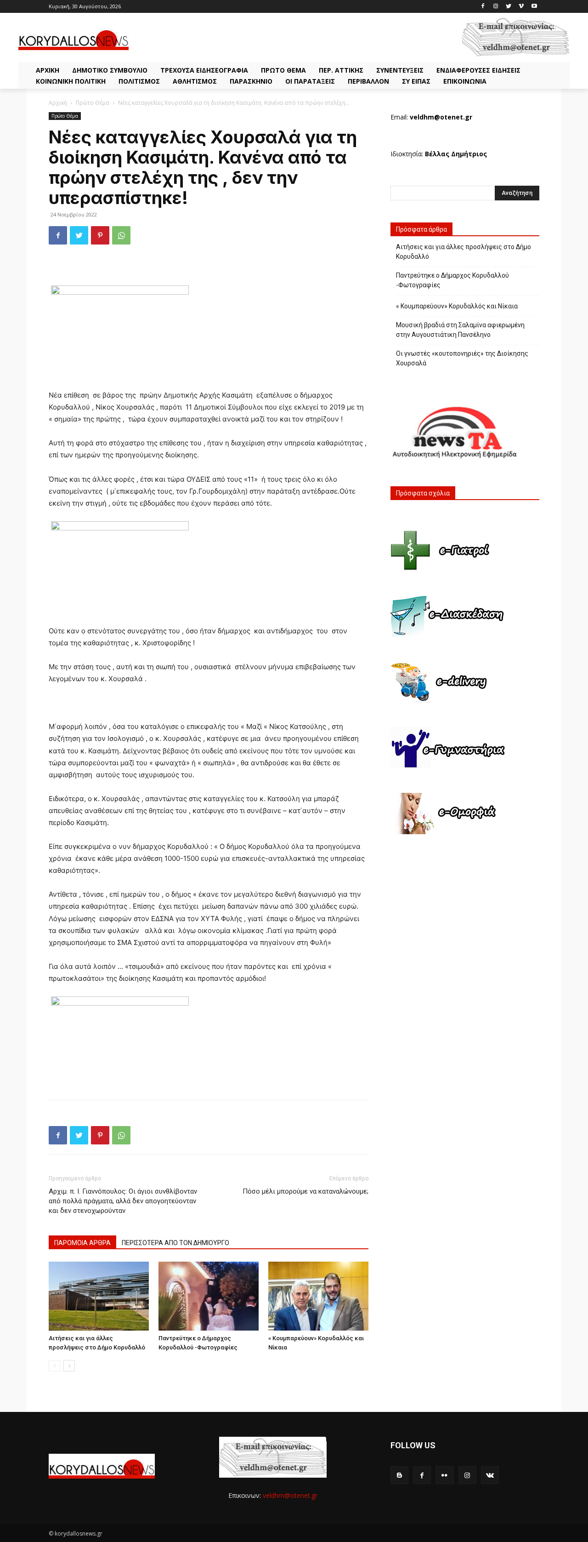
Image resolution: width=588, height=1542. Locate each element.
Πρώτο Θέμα (92, 103)
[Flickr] (444, 1475)
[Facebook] (483, 6)
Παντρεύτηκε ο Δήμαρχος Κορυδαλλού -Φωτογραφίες (452, 280)
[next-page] (69, 1365)
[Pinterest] (100, 235)
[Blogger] (399, 1475)
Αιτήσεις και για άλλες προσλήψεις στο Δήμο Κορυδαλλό (463, 251)
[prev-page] (54, 1365)
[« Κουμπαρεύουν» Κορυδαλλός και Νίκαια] (318, 1296)
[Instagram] (496, 6)
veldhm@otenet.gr (290, 1495)
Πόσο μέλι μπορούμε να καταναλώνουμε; (305, 1191)
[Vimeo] (521, 6)
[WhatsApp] (121, 235)
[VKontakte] (490, 1475)
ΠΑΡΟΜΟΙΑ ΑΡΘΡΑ (82, 1242)
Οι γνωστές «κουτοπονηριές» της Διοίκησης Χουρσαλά (462, 358)
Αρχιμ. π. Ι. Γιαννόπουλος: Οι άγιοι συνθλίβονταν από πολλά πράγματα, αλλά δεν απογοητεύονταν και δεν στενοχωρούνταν (123, 1201)
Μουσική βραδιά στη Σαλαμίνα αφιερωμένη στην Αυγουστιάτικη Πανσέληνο (460, 329)
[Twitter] (508, 6)
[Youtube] (534, 6)
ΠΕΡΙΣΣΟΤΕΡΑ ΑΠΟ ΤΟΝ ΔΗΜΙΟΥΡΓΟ (175, 1242)
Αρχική (58, 103)
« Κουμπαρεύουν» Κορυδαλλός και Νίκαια (457, 306)
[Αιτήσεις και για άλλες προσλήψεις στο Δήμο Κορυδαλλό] (99, 1296)
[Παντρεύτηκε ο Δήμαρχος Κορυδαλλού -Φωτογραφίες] (208, 1296)
